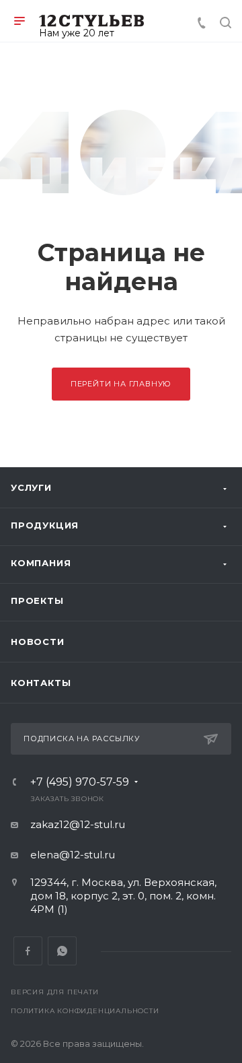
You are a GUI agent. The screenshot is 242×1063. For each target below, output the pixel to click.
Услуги (31, 487)
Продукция (45, 525)
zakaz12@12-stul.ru (77, 824)
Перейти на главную (121, 383)
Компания (41, 562)
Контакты (41, 682)
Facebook (27, 950)
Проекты (37, 600)
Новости (38, 641)
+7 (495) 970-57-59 (79, 782)
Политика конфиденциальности (85, 1010)
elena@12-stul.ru (72, 854)
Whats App (62, 950)
